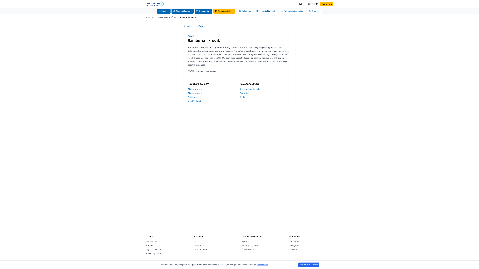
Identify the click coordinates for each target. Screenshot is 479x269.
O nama (315, 11)
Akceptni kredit (195, 89)
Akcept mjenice (195, 93)
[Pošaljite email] (305, 4)
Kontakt (149, 245)
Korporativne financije (250, 89)
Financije (244, 93)
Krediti (164, 11)
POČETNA (150, 17)
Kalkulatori (246, 11)
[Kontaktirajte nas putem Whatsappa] (300, 4)
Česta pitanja (247, 249)
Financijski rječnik (267, 11)
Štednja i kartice (183, 11)
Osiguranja (204, 11)
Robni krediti (193, 97)
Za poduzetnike (225, 11)
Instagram (294, 245)
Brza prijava (326, 4)
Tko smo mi (151, 241)
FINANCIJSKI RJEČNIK (167, 17)
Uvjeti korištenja (153, 249)
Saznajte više (262, 265)
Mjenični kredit (194, 101)
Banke (242, 97)
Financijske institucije (293, 11)
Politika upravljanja (154, 253)
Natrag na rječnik (195, 26)
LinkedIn (293, 249)
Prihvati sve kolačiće (309, 265)
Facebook (294, 241)
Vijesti (244, 241)
